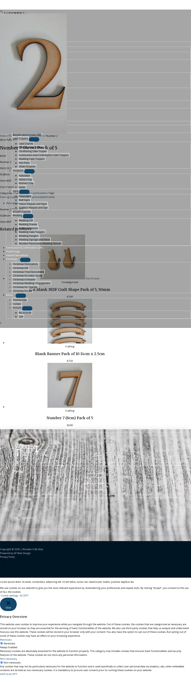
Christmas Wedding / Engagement (32, 283)
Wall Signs (24, 200)
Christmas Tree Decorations (28, 272)
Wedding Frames (28, 224)
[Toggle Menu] (34, 139)
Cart (21, 316)
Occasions (18, 170)
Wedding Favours (28, 228)
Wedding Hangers (29, 235)
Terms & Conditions (95, 489)
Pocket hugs (13, 251)
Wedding (17, 215)
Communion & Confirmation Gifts (24, 247)
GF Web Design (22, 553)
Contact (17, 303)
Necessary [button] (6, 639)
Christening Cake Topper (33, 151)
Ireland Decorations (17, 255)
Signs (16, 191)
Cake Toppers (20, 138)
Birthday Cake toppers (31, 147)
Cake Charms (26, 143)
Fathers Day (25, 179)
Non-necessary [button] (8, 658)
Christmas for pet (22, 290)
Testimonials (20, 300)
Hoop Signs (25, 196)
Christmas (11, 259)
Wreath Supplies (22, 211)
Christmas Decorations (25, 264)
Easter (22, 187)
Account (17, 307)
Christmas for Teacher (25, 287)
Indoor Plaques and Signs (33, 204)
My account (25, 312)
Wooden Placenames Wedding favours (40, 243)
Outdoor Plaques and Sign (33, 207)
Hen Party (24, 162)
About (9, 295)
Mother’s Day (26, 183)
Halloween (24, 175)
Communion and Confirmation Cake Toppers (44, 155)
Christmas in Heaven (24, 279)
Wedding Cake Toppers (32, 159)
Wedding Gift (26, 220)
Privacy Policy (7, 557)
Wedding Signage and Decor (34, 239)
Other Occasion (27, 166)
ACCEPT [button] (24, 595)
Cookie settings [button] (9, 595)
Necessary (9, 643)
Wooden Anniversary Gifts (27, 134)
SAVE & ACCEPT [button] (8, 674)
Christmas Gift (21, 268)
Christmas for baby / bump (28, 275)
